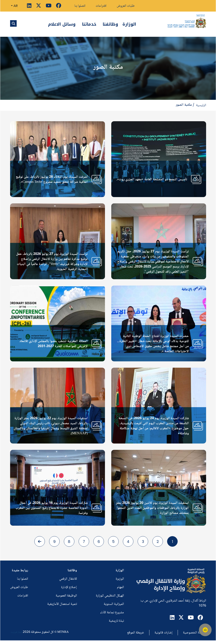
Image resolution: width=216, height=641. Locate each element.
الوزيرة (120, 579)
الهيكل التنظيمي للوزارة (110, 596)
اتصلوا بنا (79, 6)
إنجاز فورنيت (16, 632)
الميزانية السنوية (114, 604)
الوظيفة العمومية (66, 596)
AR (15, 5)
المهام (120, 587)
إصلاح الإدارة (69, 587)
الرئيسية (201, 105)
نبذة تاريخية (116, 621)
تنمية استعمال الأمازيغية (62, 604)
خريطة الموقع (135, 633)
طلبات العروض (126, 6)
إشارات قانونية (163, 633)
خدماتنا (89, 24)
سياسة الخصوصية (194, 633)
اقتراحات (101, 6)
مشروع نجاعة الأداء (112, 612)
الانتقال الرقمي (68, 579)
